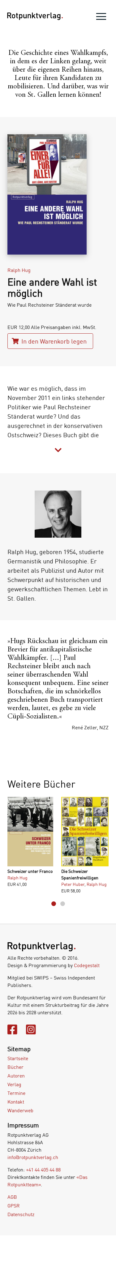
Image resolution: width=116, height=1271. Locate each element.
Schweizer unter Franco (30, 871)
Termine (16, 1093)
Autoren (16, 1076)
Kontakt (15, 1102)
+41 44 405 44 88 (43, 1170)
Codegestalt (87, 965)
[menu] (101, 18)
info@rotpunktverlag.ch (32, 1157)
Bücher (15, 1067)
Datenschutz (20, 1214)
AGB (12, 1197)
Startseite (17, 1058)
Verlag (14, 1084)
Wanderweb (20, 1110)
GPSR (13, 1205)
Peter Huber (72, 884)
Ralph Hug (19, 270)
